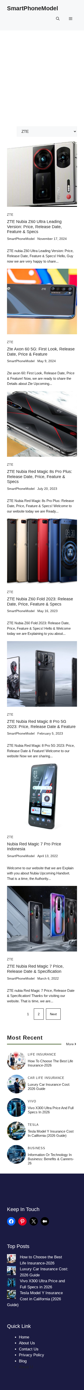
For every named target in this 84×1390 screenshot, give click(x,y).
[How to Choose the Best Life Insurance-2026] (11, 1259)
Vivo (32, 1101)
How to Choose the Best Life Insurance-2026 (50, 1063)
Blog (23, 1361)
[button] (57, 19)
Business (36, 1148)
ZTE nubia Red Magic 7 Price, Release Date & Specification (35, 969)
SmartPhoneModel (32, 8)
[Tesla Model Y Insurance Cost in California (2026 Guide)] (11, 1295)
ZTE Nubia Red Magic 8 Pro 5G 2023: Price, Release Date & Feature (41, 724)
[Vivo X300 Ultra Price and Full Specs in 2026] (11, 1283)
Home (24, 1337)
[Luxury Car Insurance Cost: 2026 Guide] (11, 1271)
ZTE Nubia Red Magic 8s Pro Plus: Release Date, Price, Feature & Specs (39, 476)
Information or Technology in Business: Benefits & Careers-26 (51, 1159)
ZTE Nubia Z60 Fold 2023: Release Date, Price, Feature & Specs (40, 601)
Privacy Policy (31, 1355)
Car (31, 1077)
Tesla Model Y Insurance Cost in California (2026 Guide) (51, 1133)
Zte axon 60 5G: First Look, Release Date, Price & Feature (41, 352)
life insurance (42, 1054)
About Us (27, 1343)
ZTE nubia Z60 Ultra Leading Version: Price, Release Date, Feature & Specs (34, 226)
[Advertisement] (42, 75)
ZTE (10, 214)
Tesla (33, 1124)
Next (53, 1014)
